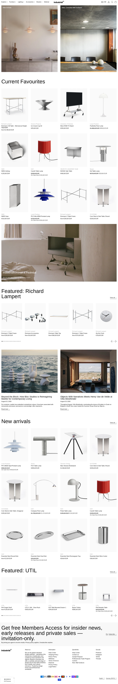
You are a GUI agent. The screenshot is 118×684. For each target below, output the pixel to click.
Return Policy (53, 656)
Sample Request (77, 656)
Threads (98, 658)
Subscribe (112, 634)
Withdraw (51, 658)
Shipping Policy (53, 654)
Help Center (52, 652)
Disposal (51, 662)
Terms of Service (54, 660)
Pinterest (98, 652)
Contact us (75, 654)
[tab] (3, 341)
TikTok (98, 656)
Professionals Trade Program (81, 658)
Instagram (99, 654)
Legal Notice (52, 666)
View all (112, 297)
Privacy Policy (53, 664)
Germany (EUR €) (110, 678)
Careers (74, 660)
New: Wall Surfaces (78, 662)
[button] (112, 2)
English (101, 678)
